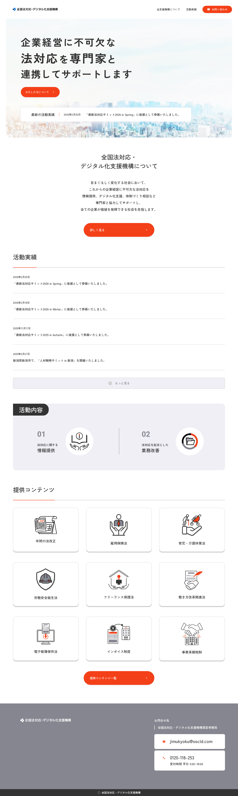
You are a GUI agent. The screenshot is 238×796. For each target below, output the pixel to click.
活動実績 (191, 9)
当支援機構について (168, 9)
